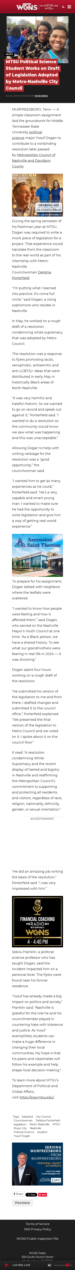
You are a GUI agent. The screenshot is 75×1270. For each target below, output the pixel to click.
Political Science (24, 1132)
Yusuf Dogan (22, 1136)
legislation (20, 1124)
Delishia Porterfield (48, 1120)
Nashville (35, 1128)
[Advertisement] (45, 844)
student (42, 1132)
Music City (20, 1128)
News (9, 54)
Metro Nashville (39, 1124)
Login (3, 1247)
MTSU (56, 1124)
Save (44, 1194)
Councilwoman (23, 1120)
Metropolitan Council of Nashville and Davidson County (33, 160)
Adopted (27, 1116)
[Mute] (49, 1265)
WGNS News (41, 96)
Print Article (22, 1202)
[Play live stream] (7, 1265)
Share (19, 1194)
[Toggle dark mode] (63, 7)
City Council (43, 1116)
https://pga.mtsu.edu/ (36, 1097)
